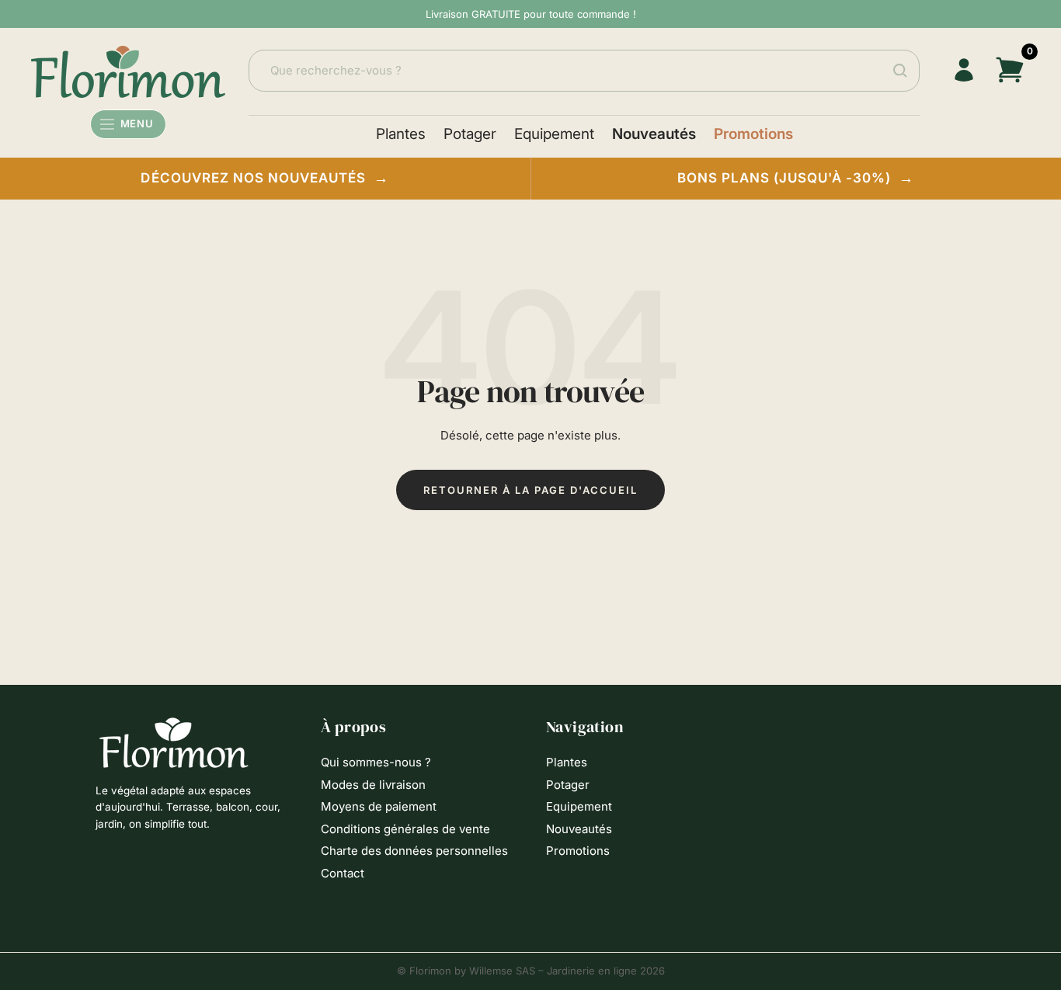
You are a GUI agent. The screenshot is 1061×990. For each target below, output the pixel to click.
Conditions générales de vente (405, 829)
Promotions (753, 134)
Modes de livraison (373, 784)
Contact (342, 873)
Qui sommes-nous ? (376, 762)
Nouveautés (654, 134)
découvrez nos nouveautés (265, 178)
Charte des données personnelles (414, 850)
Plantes (401, 134)
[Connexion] (963, 70)
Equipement (554, 134)
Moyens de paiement (379, 806)
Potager (470, 134)
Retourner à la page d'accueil (530, 490)
